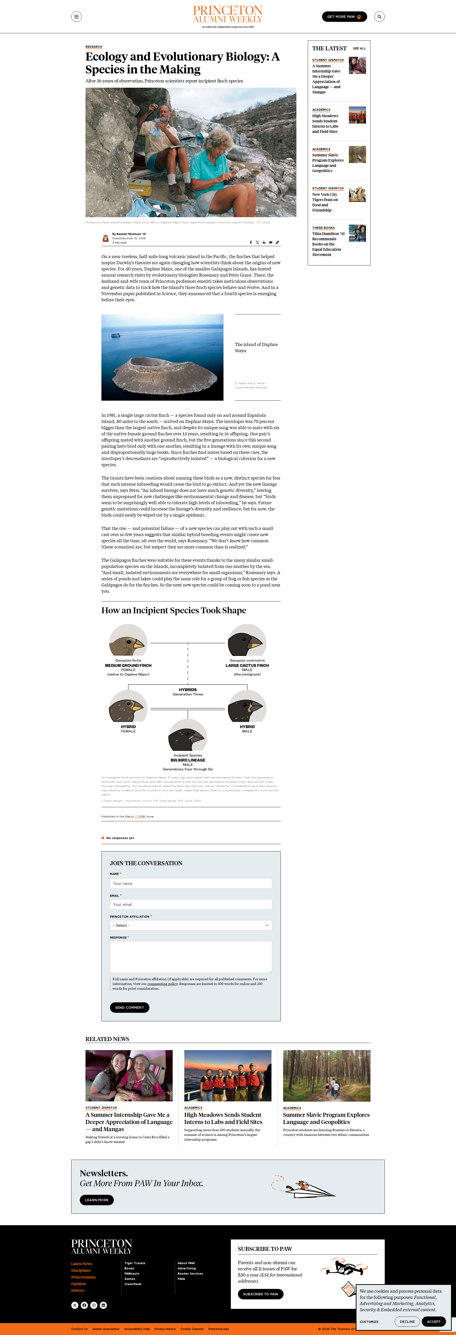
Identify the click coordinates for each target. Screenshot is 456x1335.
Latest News (81, 1264)
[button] (277, 242)
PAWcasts (131, 1273)
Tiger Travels (134, 1263)
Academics (321, 109)
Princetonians (83, 1277)
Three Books (323, 227)
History (78, 1290)
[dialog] (403, 1307)
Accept (434, 1322)
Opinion (78, 1284)
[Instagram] (93, 1305)
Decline (407, 1322)
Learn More (97, 1200)
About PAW (186, 1263)
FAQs (181, 1278)
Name (114, 874)
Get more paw (341, 17)
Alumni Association (105, 1329)
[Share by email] (270, 242)
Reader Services (190, 1273)
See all (359, 48)
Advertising (187, 1268)
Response (118, 937)
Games (129, 1278)
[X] (75, 1305)
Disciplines (81, 1270)
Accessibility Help (137, 1329)
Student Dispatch (328, 60)
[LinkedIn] (103, 1305)
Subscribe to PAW (260, 1294)
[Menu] (76, 16)
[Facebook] (84, 1305)
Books (129, 1268)
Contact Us (79, 1329)
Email (114, 895)
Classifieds (133, 1284)
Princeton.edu (219, 1329)
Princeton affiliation (130, 916)
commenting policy (162, 983)
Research (94, 46)
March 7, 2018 (135, 816)
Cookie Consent (192, 1329)
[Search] (379, 16)
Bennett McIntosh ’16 (131, 234)
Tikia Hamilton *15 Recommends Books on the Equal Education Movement (328, 244)
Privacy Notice (165, 1329)
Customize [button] (369, 1322)
